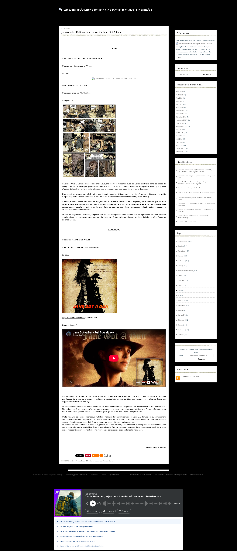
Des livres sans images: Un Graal (189, 188)
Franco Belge (80, 461)
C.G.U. (125, 474)
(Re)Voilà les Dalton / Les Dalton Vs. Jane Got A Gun (91, 32)
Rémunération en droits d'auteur (140, 474)
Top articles (94, 474)
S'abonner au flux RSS (190, 376)
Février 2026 (180, 110)
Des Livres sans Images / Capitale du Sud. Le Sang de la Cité (196, 177)
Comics (180, 246)
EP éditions (90, 461)
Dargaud (181, 315)
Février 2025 (180, 148)
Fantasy (180, 266)
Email (181, 355)
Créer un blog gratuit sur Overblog (76, 474)
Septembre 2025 (181, 126)
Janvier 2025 (180, 151)
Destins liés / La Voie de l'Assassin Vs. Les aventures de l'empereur (196, 205)
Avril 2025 (179, 142)
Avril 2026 (179, 104)
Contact (178, 57)
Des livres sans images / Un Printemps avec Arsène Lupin (194, 198)
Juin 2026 (179, 98)
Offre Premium (158, 474)
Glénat (180, 275)
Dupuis (180, 325)
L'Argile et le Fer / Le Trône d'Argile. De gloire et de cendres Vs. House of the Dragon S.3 (195, 183)
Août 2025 (179, 129)
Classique (181, 320)
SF (179, 295)
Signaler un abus (114, 474)
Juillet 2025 (180, 132)
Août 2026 (179, 92)
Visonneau (98, 461)
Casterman (181, 330)
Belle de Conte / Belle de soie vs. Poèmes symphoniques (196, 193)
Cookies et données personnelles (176, 474)
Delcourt (181, 280)
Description (180, 47)
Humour (181, 256)
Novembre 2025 (181, 120)
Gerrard (111, 461)
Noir (179, 290)
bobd (45, 474)
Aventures (181, 305)
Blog (177, 40)
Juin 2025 (179, 136)
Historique (181, 261)
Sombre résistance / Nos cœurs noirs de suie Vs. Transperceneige (194, 217)
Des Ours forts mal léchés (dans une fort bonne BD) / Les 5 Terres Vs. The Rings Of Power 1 (195, 171)
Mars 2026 (180, 107)
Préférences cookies (196, 474)
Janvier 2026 (180, 114)
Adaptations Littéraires (185, 270)
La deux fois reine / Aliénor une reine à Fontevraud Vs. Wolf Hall (196, 211)
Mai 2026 (179, 101)
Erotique (181, 335)
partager (110, 511)
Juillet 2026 (180, 95)
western (72, 461)
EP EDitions (86, 93)
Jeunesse (181, 300)
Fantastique (181, 251)
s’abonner (94, 511)
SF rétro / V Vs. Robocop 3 (187, 222)
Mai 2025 (179, 139)
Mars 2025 (180, 145)
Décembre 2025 (181, 117)
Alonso (105, 461)
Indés (180, 285)
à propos (125, 511)
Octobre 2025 (180, 123)
